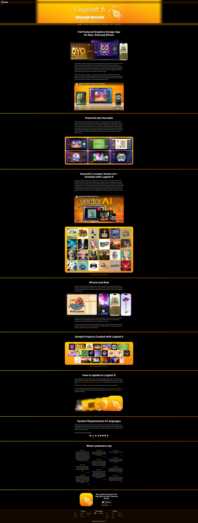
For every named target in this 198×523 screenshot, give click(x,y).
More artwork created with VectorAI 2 (99, 274)
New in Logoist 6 (105, 24)
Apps (87, 2)
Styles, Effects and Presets (95, 24)
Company (106, 2)
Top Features (85, 24)
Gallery (111, 24)
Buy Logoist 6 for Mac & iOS (98, 17)
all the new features (117, 390)
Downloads (100, 2)
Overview (80, 24)
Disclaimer (107, 516)
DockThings (82, 516)
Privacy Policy (120, 516)
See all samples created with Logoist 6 (99, 366)
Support (95, 2)
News (90, 2)
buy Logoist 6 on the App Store (113, 388)
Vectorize (75, 516)
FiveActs (75, 514)
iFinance (81, 514)
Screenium (87, 514)
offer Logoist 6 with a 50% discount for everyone (91, 382)
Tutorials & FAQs (117, 24)
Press (111, 2)
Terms (113, 516)
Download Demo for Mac (83, 17)
